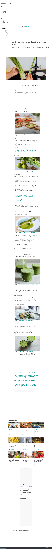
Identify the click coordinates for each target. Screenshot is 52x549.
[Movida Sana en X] (4, 28)
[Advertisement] (32, 54)
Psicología (4, 12)
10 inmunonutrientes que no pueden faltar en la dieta (25, 384)
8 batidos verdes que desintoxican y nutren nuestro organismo (28, 284)
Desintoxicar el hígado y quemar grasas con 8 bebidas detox (26, 375)
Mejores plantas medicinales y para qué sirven (26, 320)
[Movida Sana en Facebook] (2, 28)
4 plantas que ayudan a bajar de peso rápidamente (27, 232)
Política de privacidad (20, 532)
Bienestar (4, 8)
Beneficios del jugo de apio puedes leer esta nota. (26, 351)
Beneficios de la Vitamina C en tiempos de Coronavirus (25, 385)
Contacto (4, 21)
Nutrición (4, 11)
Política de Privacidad (5, 22)
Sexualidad (7, 35)
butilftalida (33, 235)
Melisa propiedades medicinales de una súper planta (25, 380)
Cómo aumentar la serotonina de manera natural (24, 376)
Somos (3, 20)
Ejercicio (6, 31)
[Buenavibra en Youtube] (5, 28)
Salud (4, 13)
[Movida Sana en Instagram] (3, 28)
